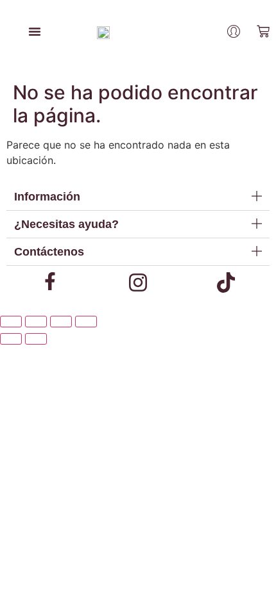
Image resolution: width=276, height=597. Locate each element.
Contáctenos (49, 251)
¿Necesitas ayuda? (66, 224)
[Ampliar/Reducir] (11, 321)
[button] (138, 197)
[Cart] (263, 31)
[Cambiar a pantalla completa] (36, 321)
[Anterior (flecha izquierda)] (11, 339)
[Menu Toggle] (34, 31)
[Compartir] (61, 321)
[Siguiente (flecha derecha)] (36, 339)
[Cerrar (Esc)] (86, 321)
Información (47, 196)
